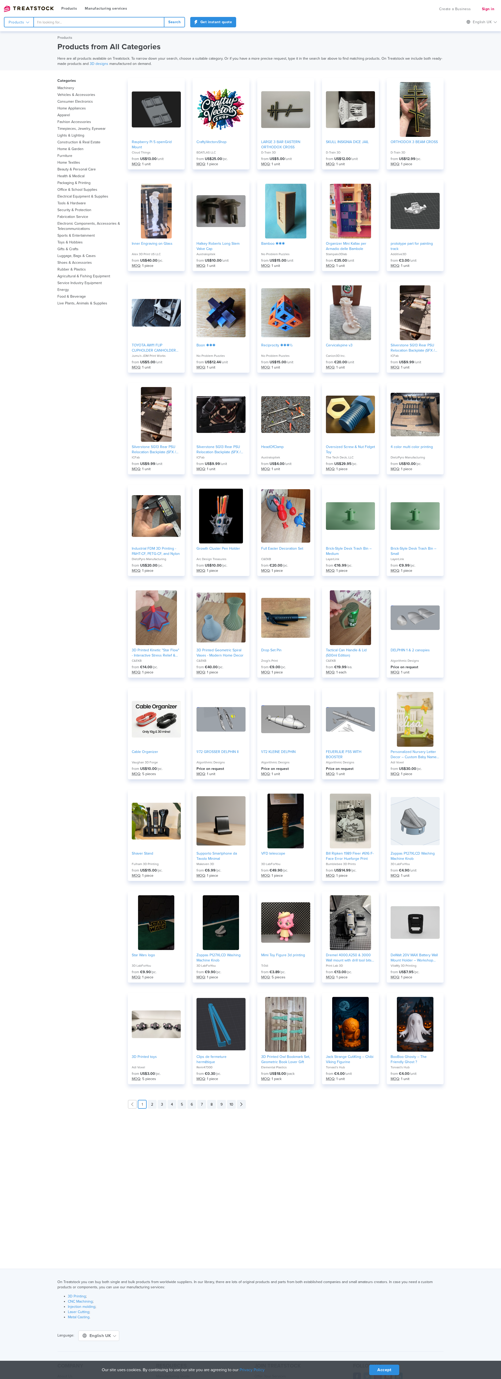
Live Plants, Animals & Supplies (82, 303)
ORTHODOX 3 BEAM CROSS (414, 142)
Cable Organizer (145, 752)
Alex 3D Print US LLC (146, 254)
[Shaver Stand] (156, 821)
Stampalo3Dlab (336, 254)
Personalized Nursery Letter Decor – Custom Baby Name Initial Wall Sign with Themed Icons (414, 755)
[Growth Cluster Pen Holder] (221, 516)
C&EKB (266, 559)
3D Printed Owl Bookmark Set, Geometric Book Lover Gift (285, 1059)
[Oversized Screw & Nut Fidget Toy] (350, 414)
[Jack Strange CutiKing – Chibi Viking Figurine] (350, 1024)
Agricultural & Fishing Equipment (83, 276)
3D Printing (77, 1296)
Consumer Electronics (75, 101)
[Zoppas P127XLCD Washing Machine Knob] (415, 821)
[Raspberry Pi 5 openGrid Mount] (156, 109)
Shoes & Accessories (74, 262)
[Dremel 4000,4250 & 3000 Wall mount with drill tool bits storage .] (350, 922)
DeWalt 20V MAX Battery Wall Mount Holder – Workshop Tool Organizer (414, 958)
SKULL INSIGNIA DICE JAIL (347, 142)
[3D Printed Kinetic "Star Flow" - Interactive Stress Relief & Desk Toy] (156, 617)
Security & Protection (74, 210)
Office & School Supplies (77, 189)
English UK (101, 1335)
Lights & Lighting (70, 135)
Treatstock (28, 9)
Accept (384, 1369)
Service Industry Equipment (79, 283)
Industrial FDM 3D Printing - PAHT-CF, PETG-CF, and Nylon (156, 551)
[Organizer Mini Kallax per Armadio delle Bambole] (350, 211)
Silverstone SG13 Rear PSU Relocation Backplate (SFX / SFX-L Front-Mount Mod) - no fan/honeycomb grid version (219, 450)
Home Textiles (68, 162)
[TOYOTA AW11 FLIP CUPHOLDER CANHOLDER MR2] (156, 312)
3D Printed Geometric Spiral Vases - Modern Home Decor (219, 653)
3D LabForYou (271, 864)
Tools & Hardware (71, 203)
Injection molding (81, 1306)
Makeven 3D (205, 864)
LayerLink (332, 559)
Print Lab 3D (334, 965)
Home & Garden (70, 149)
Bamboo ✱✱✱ (273, 243)
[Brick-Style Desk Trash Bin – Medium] (350, 516)
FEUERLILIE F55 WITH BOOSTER (343, 754)
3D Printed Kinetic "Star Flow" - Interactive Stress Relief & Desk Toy (155, 653)
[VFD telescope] (285, 821)
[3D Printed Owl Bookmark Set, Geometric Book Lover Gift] (285, 1024)
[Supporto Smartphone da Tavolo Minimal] (221, 821)
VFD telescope (273, 853)
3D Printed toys (144, 1057)
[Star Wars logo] (156, 922)
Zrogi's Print (269, 661)
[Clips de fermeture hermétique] (221, 1024)
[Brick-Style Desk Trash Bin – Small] (415, 516)
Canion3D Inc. (335, 356)
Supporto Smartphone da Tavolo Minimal (216, 856)
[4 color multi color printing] (415, 414)
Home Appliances (71, 108)
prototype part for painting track (412, 246)
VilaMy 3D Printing (403, 965)
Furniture (64, 156)
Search (174, 22)
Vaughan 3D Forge (145, 762)
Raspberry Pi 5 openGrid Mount (152, 144)
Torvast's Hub (335, 1067)
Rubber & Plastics (71, 269)
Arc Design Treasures (211, 559)
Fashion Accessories (74, 122)
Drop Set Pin (271, 650)
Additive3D (398, 254)
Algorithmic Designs (405, 661)
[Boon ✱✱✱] (221, 312)
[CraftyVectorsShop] (221, 109)
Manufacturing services (106, 8)
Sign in (488, 9)
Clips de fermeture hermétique (211, 1059)
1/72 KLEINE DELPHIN (278, 752)
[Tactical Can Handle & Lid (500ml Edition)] (350, 617)
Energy (63, 289)
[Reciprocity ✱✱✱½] (285, 312)
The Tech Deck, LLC (340, 457)
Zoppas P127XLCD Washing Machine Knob (413, 856)
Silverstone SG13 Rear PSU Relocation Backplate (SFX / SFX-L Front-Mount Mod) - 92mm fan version (154, 450)
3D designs (98, 64)
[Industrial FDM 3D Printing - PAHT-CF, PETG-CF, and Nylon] (156, 516)
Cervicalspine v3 (339, 345)
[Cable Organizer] (156, 719)
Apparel (63, 115)
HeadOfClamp (272, 447)
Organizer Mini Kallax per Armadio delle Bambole (346, 246)
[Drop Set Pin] (285, 617)
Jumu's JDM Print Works (149, 356)
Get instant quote (215, 22)
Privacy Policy (252, 1369)
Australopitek (205, 254)
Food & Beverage (71, 296)
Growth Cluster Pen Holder (218, 548)
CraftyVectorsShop (211, 142)
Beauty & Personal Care (76, 169)
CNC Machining (80, 1301)
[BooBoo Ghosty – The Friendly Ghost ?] (415, 1024)
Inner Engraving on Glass (152, 243)
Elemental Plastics (274, 1067)
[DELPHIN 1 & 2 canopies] (415, 617)
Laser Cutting (78, 1312)
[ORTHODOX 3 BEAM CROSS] (415, 109)
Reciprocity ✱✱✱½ (277, 345)
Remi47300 (204, 1067)
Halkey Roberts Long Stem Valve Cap (218, 246)
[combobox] (99, 22)
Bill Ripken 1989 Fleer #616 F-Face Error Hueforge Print (350, 856)
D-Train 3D (268, 152)
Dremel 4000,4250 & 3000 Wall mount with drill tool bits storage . (349, 958)
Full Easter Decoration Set (282, 548)
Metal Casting (79, 1317)
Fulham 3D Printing (145, 864)
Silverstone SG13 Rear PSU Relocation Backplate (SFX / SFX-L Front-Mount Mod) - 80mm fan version (413, 348)
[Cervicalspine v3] (350, 312)
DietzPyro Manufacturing (408, 457)
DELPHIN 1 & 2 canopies (410, 650)
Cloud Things (141, 152)
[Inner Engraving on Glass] (156, 211)
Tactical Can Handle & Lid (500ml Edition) (346, 653)
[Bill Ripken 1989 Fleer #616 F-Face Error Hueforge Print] (350, 821)
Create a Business (455, 9)
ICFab (395, 356)
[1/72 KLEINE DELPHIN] (285, 719)
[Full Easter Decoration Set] (285, 516)
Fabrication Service (72, 216)
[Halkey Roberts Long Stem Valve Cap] (221, 211)
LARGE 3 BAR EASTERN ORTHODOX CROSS (280, 144)
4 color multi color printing (412, 447)
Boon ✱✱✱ (206, 345)
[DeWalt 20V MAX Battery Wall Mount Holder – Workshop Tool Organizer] (415, 922)
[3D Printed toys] (156, 1024)
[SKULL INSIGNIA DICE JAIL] (350, 109)
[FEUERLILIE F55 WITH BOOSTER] (350, 719)
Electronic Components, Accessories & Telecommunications (88, 226)
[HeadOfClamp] (285, 414)
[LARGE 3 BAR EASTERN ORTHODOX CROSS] (285, 109)
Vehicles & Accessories (76, 95)
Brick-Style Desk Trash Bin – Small (413, 551)
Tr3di (264, 965)
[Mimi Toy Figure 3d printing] (285, 922)
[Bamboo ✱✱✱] (285, 211)
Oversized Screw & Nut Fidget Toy (350, 449)
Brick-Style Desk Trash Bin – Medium (349, 551)
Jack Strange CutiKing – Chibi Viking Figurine (349, 1059)
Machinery (65, 88)
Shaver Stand (142, 853)
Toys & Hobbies (70, 242)
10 (231, 1104)
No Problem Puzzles (275, 254)
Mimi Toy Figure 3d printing (283, 955)
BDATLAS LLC (206, 152)
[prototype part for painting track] (415, 211)
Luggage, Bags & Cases (76, 256)
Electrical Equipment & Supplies (82, 196)
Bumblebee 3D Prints (341, 864)
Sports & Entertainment (76, 235)
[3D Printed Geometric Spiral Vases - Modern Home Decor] (221, 617)
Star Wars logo (143, 955)
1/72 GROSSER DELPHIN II (217, 752)
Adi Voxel (397, 762)
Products (69, 8)
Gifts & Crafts (68, 249)
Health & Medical (71, 176)
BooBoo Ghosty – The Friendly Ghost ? (409, 1059)
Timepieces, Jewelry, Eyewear (81, 128)
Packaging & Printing (74, 183)
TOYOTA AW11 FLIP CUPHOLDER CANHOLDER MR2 (154, 348)
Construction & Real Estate (78, 142)
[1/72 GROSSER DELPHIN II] (221, 719)
